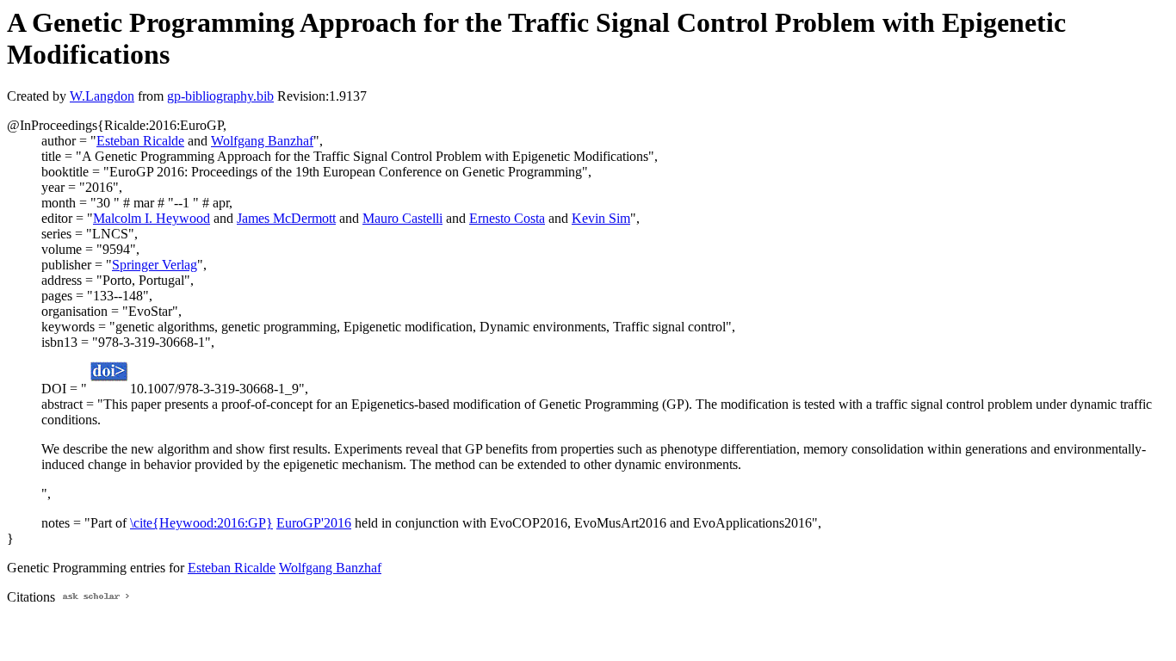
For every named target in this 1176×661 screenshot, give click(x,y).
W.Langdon (102, 96)
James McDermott (286, 218)
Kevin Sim (601, 218)
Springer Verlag (154, 264)
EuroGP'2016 (313, 523)
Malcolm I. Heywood (151, 218)
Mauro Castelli (402, 218)
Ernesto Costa (507, 218)
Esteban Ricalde (140, 140)
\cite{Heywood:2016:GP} (201, 523)
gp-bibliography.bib (220, 96)
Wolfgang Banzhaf (262, 140)
